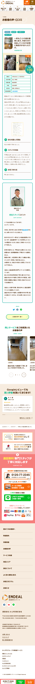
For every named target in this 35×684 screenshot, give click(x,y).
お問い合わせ (6, 634)
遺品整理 (25, 230)
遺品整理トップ (5, 426)
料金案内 (6, 535)
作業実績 (6, 542)
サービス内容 (7, 555)
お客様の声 (13, 426)
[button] (24, 375)
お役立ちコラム (8, 581)
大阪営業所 (15, 91)
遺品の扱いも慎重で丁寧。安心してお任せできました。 (17, 367)
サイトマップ (5, 637)
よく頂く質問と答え (9, 575)
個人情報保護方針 (7, 640)
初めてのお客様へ (9, 529)
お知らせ (6, 588)
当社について (7, 568)
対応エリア (6, 562)
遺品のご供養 (8, 34)
